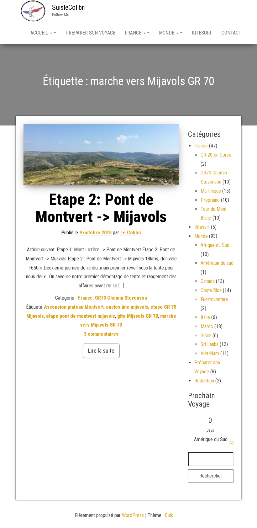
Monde (167, 33)
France (134, 33)
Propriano (210, 200)
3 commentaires (101, 334)
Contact (231, 33)
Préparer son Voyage (90, 33)
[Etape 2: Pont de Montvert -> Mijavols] (101, 154)
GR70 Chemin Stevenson (121, 298)
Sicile (206, 336)
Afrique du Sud (215, 245)
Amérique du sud (217, 263)
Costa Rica (211, 290)
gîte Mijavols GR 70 (137, 316)
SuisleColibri (69, 7)
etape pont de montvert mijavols (80, 316)
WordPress (133, 515)
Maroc (207, 326)
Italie (205, 317)
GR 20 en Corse (216, 155)
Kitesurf (202, 33)
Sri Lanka (209, 344)
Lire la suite (101, 350)
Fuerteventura (214, 299)
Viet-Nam (210, 353)
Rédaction (204, 381)
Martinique (211, 191)
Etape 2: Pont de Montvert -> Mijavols (101, 208)
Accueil (39, 33)
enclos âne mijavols (127, 307)
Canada (208, 281)
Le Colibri (130, 233)
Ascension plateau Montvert (74, 307)
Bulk (169, 515)
